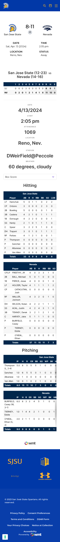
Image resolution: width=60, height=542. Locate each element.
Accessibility (30, 531)
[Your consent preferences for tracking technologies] (5, 537)
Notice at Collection (42, 525)
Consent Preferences (39, 513)
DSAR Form (43, 519)
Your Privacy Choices (18, 525)
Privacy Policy (17, 513)
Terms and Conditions (22, 519)
